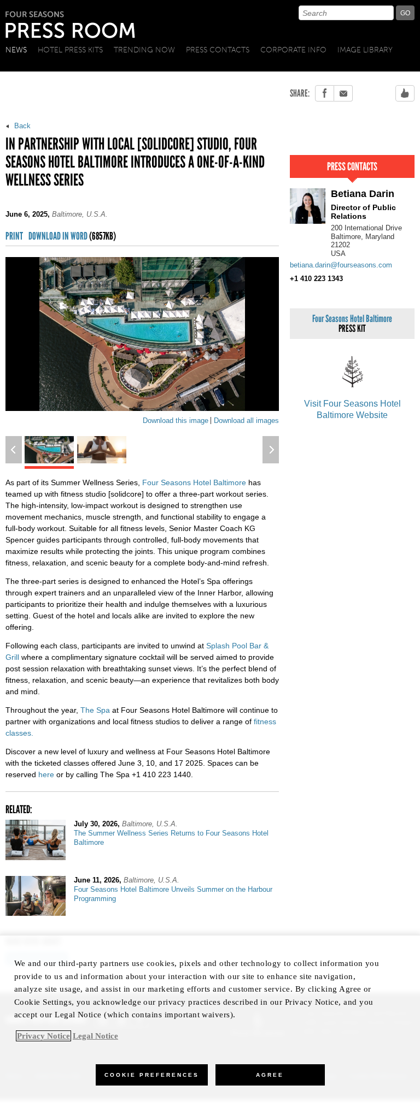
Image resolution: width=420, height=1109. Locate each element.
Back (21, 126)
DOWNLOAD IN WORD (72, 236)
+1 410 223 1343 (316, 279)
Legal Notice (95, 1036)
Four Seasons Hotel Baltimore (194, 482)
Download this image (175, 420)
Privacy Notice (43, 1036)
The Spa (95, 710)
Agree (270, 1075)
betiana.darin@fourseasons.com (341, 265)
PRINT (14, 236)
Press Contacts (217, 50)
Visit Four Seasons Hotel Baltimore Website (352, 409)
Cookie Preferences (151, 1075)
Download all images (246, 420)
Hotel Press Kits (70, 50)
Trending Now (144, 50)
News (16, 50)
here (46, 774)
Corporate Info (293, 50)
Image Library (365, 50)
